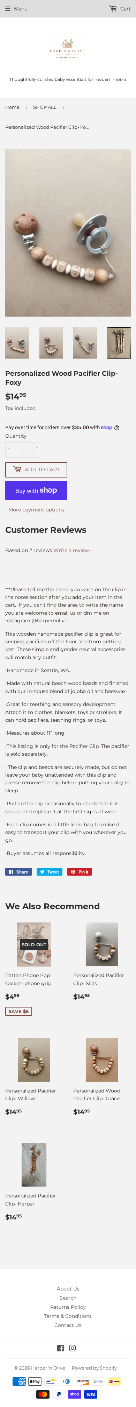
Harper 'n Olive (48, 1368)
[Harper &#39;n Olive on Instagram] (72, 1349)
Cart (125, 9)
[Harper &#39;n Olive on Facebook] (60, 1349)
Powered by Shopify (94, 1368)
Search (68, 1298)
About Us (68, 1289)
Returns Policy (68, 1307)
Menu (21, 9)
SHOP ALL (44, 107)
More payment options (36, 510)
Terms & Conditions (68, 1316)
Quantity (16, 436)
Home (12, 107)
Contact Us (68, 1325)
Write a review (71, 550)
